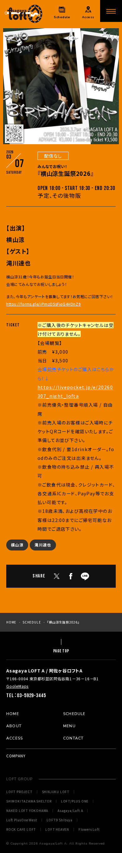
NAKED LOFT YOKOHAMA (27, 810)
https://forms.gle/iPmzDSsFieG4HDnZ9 (43, 304)
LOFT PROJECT (19, 791)
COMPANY (16, 755)
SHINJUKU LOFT (55, 791)
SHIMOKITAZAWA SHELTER (29, 801)
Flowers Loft (89, 829)
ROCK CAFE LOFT (21, 829)
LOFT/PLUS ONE (75, 801)
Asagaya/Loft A (70, 810)
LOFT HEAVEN (57, 829)
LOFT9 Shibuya (60, 820)
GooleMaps (17, 686)
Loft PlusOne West (21, 820)
